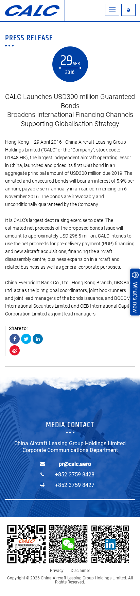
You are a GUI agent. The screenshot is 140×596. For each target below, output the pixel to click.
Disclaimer (80, 570)
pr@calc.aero (75, 464)
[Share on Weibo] (15, 350)
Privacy (57, 570)
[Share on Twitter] (26, 339)
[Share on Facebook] (15, 339)
